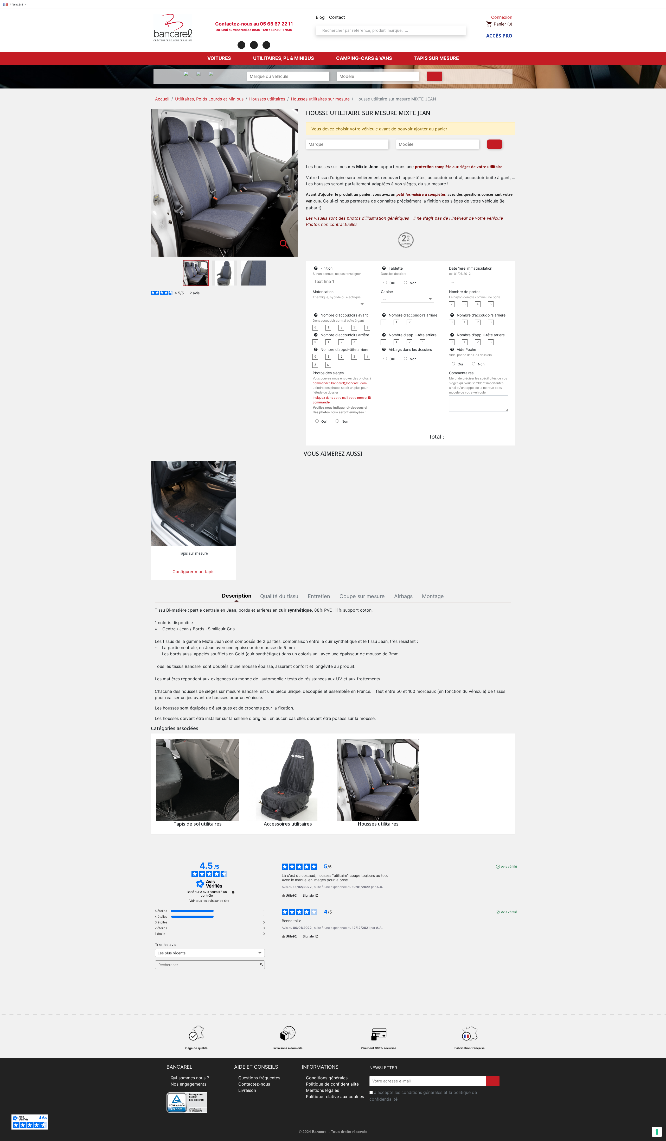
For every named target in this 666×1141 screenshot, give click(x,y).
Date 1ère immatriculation (470, 268)
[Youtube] (266, 45)
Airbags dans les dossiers (410, 349)
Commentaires (461, 373)
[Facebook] (241, 45)
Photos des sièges (328, 373)
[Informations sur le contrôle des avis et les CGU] (233, 892)
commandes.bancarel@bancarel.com (340, 383)
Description (236, 596)
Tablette (396, 268)
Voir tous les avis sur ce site (209, 901)
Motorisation (323, 291)
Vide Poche (466, 349)
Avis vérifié (509, 867)
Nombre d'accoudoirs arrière (413, 315)
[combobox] (389, 30)
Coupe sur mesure (362, 596)
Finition (326, 268)
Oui (392, 283)
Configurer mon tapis (193, 571)
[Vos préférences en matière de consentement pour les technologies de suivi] (657, 1132)
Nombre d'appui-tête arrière (413, 335)
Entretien (319, 596)
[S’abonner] (492, 1081)
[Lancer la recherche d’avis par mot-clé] (261, 964)
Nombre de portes (464, 291)
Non (413, 283)
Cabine (387, 291)
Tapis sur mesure (193, 553)
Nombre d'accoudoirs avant (344, 315)
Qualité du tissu (279, 596)
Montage (433, 596)
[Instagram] (254, 45)
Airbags (403, 596)
